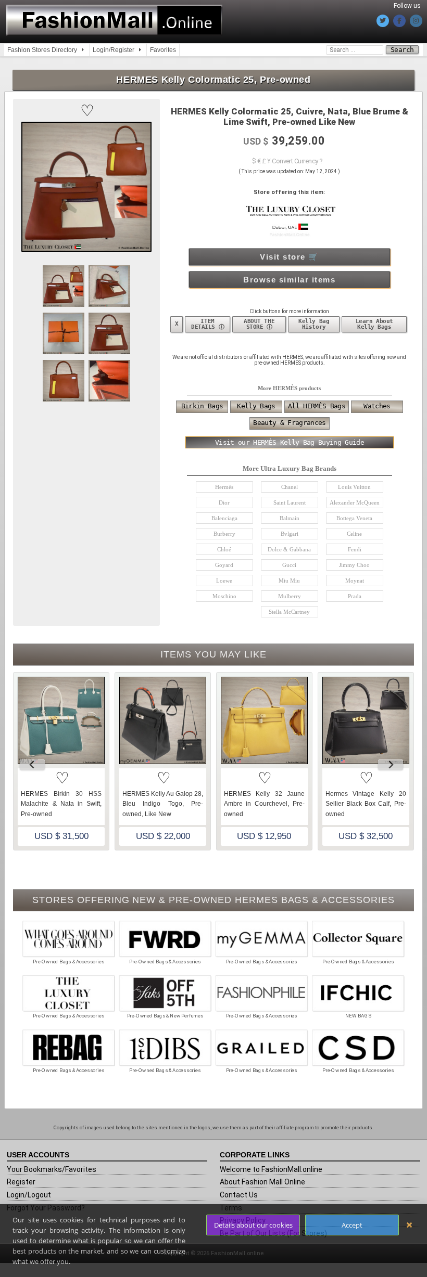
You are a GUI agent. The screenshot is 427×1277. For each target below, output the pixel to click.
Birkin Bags (202, 406)
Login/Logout (29, 1195)
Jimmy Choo (354, 565)
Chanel (289, 487)
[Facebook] (399, 21)
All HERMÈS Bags (316, 406)
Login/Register (113, 50)
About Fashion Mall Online (262, 1182)
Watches (376, 406)
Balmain (289, 518)
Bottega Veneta (354, 518)
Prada (354, 596)
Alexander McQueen (355, 502)
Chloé (224, 549)
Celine (354, 534)
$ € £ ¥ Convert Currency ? (287, 161)
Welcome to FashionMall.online (271, 1169)
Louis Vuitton (354, 487)
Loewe (224, 580)
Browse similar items (289, 279)
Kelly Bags (256, 406)
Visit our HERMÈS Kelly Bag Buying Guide (289, 442)
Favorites (163, 50)
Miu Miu (289, 580)
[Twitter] (382, 21)
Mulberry (289, 596)
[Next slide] (390, 764)
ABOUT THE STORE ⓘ (259, 324)
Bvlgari (289, 534)
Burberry (224, 534)
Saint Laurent (289, 502)
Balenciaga (224, 518)
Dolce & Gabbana (289, 549)
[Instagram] (416, 21)
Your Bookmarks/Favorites (51, 1169)
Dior (224, 502)
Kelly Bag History (313, 324)
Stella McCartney (289, 612)
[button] (86, 110)
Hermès (224, 487)
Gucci (289, 565)
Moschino (224, 596)
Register (21, 1182)
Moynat (354, 580)
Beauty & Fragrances (289, 423)
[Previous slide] (32, 764)
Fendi (354, 549)
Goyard (224, 565)
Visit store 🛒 (289, 256)
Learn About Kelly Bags (374, 324)
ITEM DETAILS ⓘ (207, 324)
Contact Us (239, 1195)
